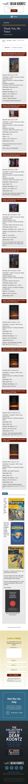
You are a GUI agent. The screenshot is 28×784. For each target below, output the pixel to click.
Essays (14, 40)
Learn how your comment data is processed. (14, 680)
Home (3, 40)
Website (14, 670)
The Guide (9, 40)
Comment (14, 647)
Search (14, 10)
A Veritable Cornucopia (16, 47)
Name (14, 660)
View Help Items (17, 712)
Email (14, 665)
